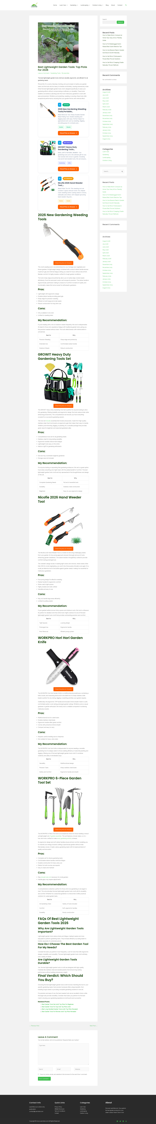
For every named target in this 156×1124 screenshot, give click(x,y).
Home (55, 5)
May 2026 (106, 101)
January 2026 (107, 112)
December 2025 (107, 115)
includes (48, 421)
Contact (119, 5)
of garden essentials (55, 836)
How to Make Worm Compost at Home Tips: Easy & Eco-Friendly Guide (112, 37)
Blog (107, 5)
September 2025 (108, 124)
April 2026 (106, 104)
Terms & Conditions (60, 1111)
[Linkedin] (123, 1121)
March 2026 (106, 107)
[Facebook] (117, 1121)
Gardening (73, 5)
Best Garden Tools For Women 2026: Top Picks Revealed (59, 1011)
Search (105, 19)
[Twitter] (120, 1121)
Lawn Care (62, 5)
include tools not (46, 877)
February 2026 (107, 109)
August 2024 (106, 139)
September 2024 (108, 136)
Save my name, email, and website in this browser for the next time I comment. (63, 1074)
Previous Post (34, 1026)
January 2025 (106, 130)
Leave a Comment (43, 73)
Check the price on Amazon (63, 263)
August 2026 (106, 92)
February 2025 (107, 127)
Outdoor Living (96, 5)
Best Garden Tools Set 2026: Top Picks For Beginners (58, 1004)
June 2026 (106, 98)
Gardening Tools (55, 73)
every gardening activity (64, 838)
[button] (67, 5)
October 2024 (107, 133)
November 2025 (107, 118)
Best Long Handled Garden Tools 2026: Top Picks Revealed (60, 1009)
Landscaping (84, 5)
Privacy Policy (58, 1107)
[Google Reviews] (126, 1121)
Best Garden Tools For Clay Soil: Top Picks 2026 (56, 1007)
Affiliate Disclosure (59, 1109)
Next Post (93, 1026)
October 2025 (107, 121)
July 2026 (105, 95)
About (113, 5)
